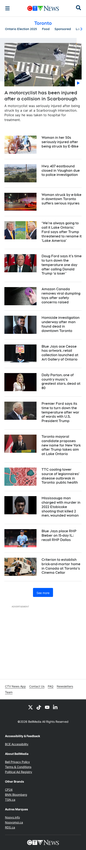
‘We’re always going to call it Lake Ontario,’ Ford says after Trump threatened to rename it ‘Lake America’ (62, 231)
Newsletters (65, 686)
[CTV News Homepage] (43, 8)
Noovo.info (12, 817)
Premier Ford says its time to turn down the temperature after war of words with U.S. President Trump (60, 412)
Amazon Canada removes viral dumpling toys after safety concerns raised (61, 295)
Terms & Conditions (18, 767)
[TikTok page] (38, 707)
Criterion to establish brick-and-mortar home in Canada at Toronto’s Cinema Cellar (61, 566)
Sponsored (62, 29)
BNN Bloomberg (16, 794)
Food (45, 29)
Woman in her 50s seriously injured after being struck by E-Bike (60, 142)
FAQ (50, 686)
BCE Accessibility (16, 744)
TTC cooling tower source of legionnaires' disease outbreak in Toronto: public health (60, 476)
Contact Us (36, 686)
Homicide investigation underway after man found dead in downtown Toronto (61, 324)
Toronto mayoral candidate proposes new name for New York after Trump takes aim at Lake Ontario (61, 445)
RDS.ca (10, 827)
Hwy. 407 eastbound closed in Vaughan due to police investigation (61, 170)
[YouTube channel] (47, 707)
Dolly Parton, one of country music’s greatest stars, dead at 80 (61, 381)
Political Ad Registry (18, 772)
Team (9, 692)
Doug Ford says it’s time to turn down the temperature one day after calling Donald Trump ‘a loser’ (62, 264)
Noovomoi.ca (14, 822)
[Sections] (7, 8)
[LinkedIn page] (55, 707)
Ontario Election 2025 (21, 29)
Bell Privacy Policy (17, 762)
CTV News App (15, 686)
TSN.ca (10, 799)
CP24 (9, 789)
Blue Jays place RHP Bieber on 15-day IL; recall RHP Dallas (59, 535)
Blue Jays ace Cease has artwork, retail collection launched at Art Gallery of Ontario (60, 352)
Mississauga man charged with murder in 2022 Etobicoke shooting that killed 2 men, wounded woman (61, 506)
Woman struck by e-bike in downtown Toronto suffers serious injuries (61, 199)
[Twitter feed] (30, 707)
